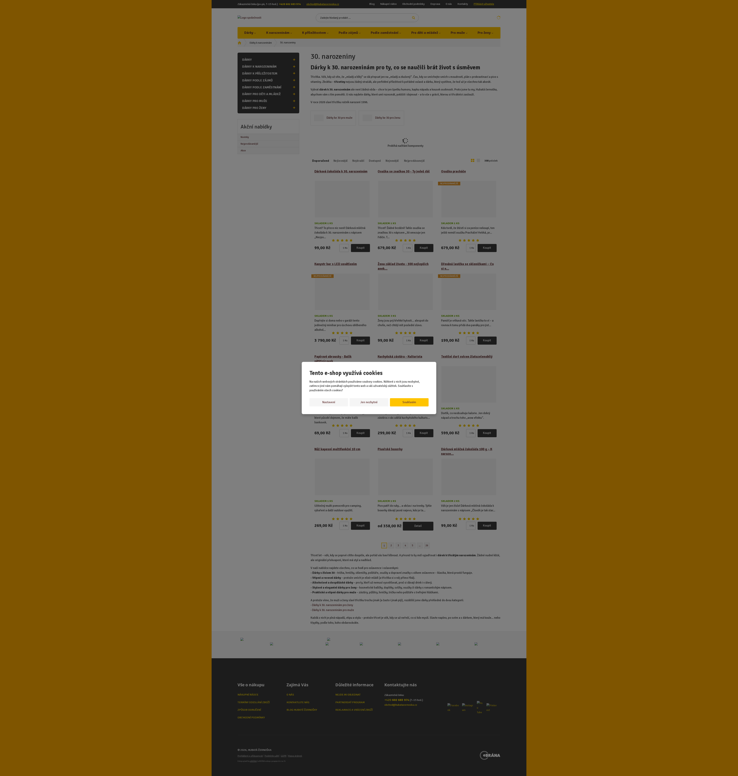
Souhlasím (409, 402)
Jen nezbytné (369, 402)
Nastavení (328, 402)
